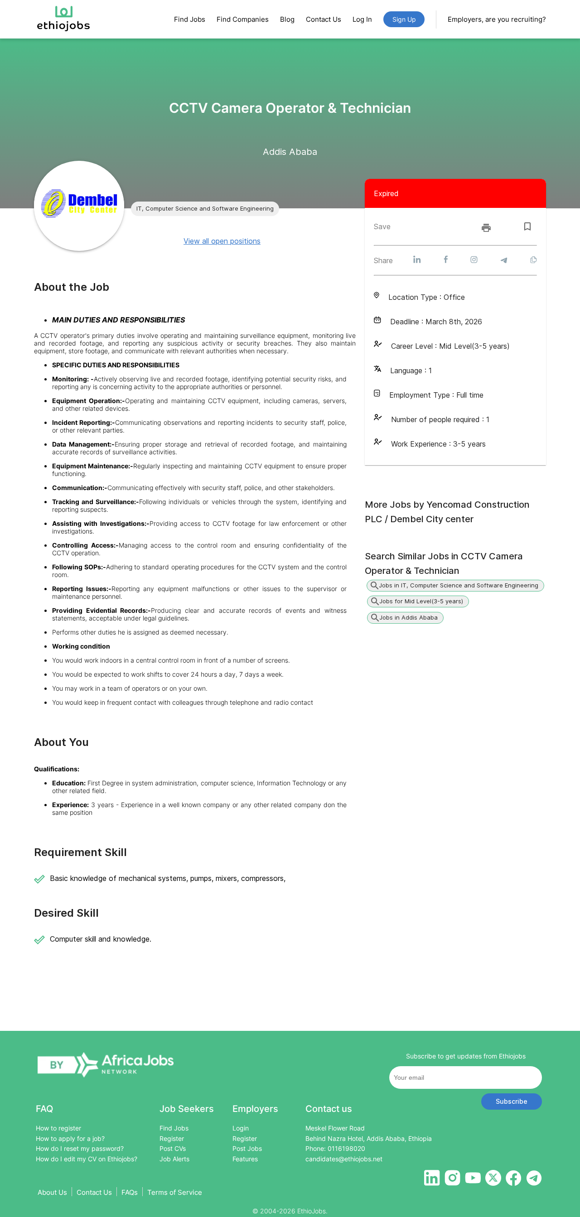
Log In (362, 19)
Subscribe (511, 1101)
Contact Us (323, 19)
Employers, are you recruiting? (497, 19)
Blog (287, 19)
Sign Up (404, 19)
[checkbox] (527, 226)
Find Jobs (189, 19)
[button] (205, 209)
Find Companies (243, 19)
